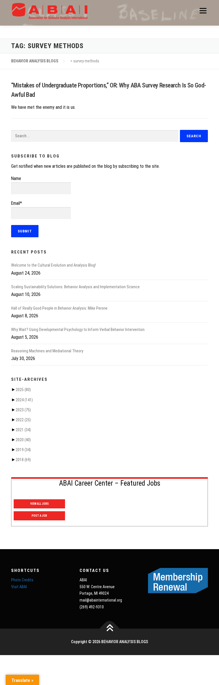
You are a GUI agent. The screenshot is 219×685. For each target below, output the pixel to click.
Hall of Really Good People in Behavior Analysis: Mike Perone (59, 308)
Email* (16, 203)
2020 (23, 439)
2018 (23, 459)
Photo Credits (22, 580)
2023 (23, 410)
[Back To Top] (110, 628)
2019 (23, 449)
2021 (23, 430)
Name (16, 178)
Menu (202, 10)
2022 (23, 420)
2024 (24, 400)
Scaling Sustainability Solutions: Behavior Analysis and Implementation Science (75, 287)
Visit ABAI (19, 586)
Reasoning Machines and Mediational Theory (47, 351)
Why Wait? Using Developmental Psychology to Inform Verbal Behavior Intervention (78, 329)
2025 (23, 389)
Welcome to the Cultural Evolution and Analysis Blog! (53, 265)
